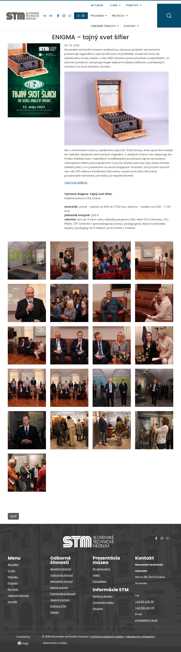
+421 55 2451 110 (144, 602)
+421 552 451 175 (144, 608)
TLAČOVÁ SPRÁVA (75, 183)
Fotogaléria (99, 581)
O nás (114, 5)
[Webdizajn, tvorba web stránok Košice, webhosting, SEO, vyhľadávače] (22, 643)
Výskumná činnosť (61, 575)
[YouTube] (69, 16)
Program (97, 15)
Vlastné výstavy (60, 600)
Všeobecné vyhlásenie (140, 636)
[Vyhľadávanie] (169, 16)
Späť (13, 516)
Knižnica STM (58, 606)
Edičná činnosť (59, 587)
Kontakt (130, 26)
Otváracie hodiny (103, 602)
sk (44, 15)
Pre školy (118, 15)
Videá (96, 575)
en (50, 15)
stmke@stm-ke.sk (146, 620)
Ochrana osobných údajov (107, 636)
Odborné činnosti (103, 26)
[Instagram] (63, 16)
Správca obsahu (103, 596)
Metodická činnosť (61, 581)
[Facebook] (58, 16)
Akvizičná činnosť (60, 569)
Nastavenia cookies (55, 643)
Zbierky (54, 612)
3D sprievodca (101, 569)
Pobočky (132, 5)
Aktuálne (97, 5)
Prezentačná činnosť (63, 594)
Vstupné (98, 608)
